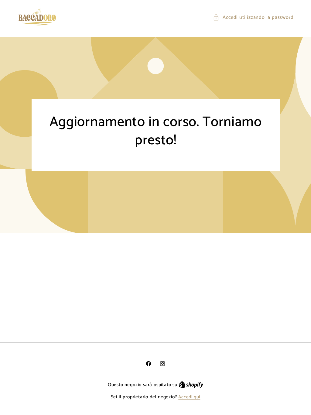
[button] (253, 17)
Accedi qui (189, 397)
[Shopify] (191, 385)
